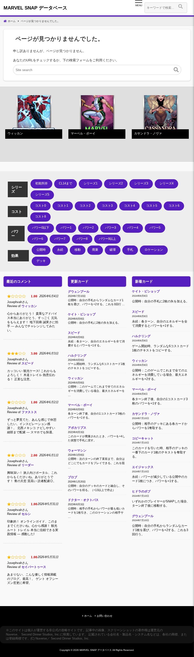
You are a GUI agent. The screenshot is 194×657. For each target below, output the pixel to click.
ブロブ (72, 477)
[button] (176, 70)
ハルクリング (77, 355)
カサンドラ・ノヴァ (146, 414)
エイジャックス (143, 467)
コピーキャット (143, 438)
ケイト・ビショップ (82, 314)
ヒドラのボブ (141, 491)
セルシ (26, 514)
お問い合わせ (104, 615)
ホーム (88, 615)
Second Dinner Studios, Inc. (40, 634)
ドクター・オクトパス (83, 500)
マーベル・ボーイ (80, 405)
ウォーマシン (77, 450)
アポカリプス (77, 427)
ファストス (29, 412)
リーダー (28, 465)
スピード (28, 363)
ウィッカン (29, 306)
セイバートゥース (34, 567)
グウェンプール (78, 291)
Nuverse (11, 634)
